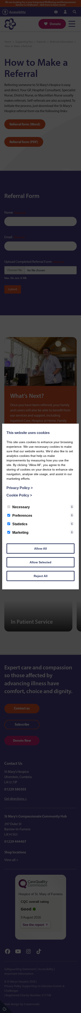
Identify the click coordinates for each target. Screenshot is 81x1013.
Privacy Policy (19, 488)
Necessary (21, 507)
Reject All (41, 576)
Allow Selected (40, 562)
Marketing (20, 532)
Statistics (19, 524)
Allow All (40, 548)
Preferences (22, 515)
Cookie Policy (19, 495)
